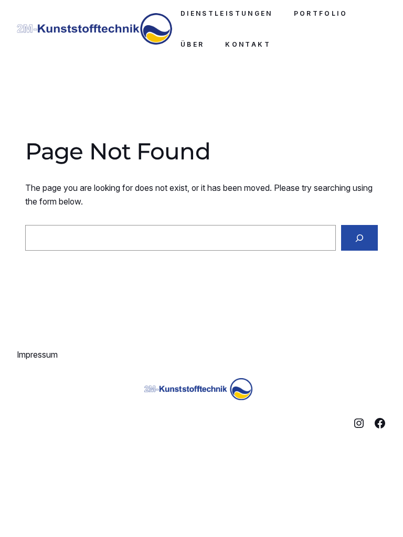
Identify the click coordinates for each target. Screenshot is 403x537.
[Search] (359, 238)
